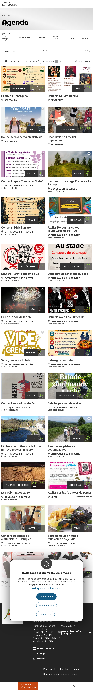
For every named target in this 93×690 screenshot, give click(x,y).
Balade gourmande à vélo (64, 403)
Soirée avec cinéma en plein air (21, 137)
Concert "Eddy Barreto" (16, 227)
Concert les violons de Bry (18, 403)
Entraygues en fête (60, 360)
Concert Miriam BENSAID (64, 96)
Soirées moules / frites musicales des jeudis (63, 537)
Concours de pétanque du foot (68, 274)
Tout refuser (45, 614)
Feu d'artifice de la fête (16, 317)
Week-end (56, 37)
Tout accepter (46, 596)
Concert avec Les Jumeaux (66, 317)
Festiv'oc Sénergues (14, 96)
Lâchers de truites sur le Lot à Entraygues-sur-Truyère (21, 448)
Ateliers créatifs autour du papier (69, 492)
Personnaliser (46, 605)
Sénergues (9, 3)
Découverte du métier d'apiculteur (62, 138)
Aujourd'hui (25, 37)
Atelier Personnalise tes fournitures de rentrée (63, 229)
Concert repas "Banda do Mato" (22, 181)
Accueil (6, 15)
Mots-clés (10, 51)
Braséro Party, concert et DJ (20, 274)
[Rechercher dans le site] (74, 686)
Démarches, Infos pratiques (28, 686)
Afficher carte (84, 61)
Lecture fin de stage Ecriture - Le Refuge (69, 183)
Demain (41, 37)
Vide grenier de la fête (15, 360)
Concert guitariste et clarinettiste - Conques (16, 537)
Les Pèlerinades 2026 (15, 492)
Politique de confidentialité (46, 588)
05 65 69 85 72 (44, 621)
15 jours (84, 37)
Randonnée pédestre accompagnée (61, 448)
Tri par (31, 61)
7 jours (71, 37)
